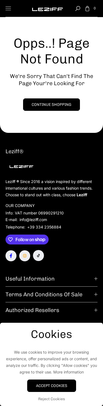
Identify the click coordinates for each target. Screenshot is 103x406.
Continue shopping (51, 104)
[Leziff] (47, 8)
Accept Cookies (51, 385)
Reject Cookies (51, 399)
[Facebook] (10, 255)
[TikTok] (38, 255)
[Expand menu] (8, 8)
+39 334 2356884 (44, 227)
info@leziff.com (32, 219)
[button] (78, 8)
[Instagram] (24, 255)
